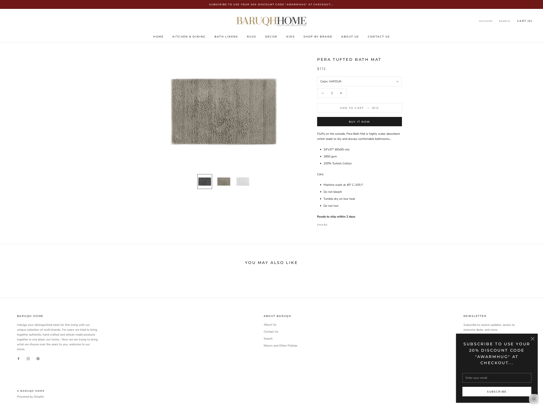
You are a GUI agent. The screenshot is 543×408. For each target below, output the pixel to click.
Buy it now (359, 121)
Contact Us (379, 36)
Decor (271, 36)
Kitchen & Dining (189, 36)
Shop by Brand (318, 36)
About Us (350, 36)
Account (486, 21)
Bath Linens (226, 36)
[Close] (533, 339)
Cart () (524, 21)
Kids (290, 36)
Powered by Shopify (30, 397)
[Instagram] (28, 358)
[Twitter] (337, 223)
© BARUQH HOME (31, 390)
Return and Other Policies (281, 346)
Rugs (251, 36)
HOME (158, 36)
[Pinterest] (342, 223)
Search (504, 21)
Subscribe (497, 391)
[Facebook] (331, 223)
